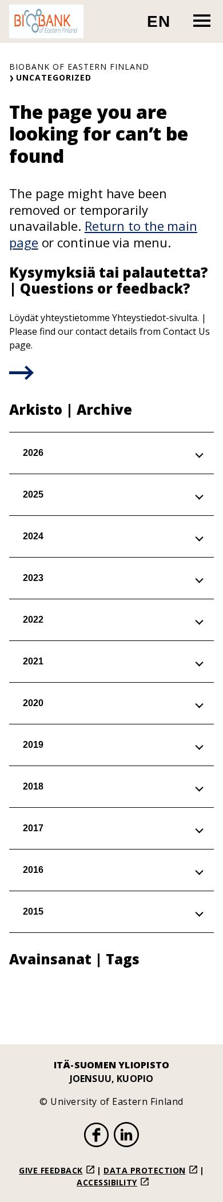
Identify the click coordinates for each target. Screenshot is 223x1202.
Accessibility (107, 1182)
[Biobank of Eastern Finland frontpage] (46, 21)
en (163, 26)
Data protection (144, 1170)
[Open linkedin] (126, 1136)
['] (21, 376)
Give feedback (51, 1170)
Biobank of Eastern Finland (79, 66)
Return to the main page (103, 234)
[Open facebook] (96, 1136)
